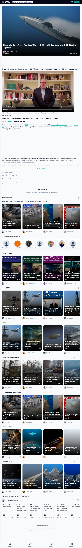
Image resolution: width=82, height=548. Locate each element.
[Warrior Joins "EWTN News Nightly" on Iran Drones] (53, 216)
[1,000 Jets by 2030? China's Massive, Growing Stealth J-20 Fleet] (53, 476)
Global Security (8, 172)
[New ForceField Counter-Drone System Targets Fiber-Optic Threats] (11, 303)
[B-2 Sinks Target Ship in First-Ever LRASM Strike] (53, 338)
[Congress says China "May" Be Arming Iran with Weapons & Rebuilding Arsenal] (32, 476)
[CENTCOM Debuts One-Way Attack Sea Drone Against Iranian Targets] (32, 303)
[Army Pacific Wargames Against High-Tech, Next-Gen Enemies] (11, 268)
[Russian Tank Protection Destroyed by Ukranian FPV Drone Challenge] (11, 372)
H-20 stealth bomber (59, 125)
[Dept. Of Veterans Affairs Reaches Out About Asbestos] (11, 216)
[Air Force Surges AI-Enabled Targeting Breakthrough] (53, 303)
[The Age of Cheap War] (32, 216)
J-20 (26, 125)
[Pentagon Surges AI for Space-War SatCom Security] (32, 442)
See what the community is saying (15, 496)
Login (76, 2)
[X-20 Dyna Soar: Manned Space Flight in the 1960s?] (53, 442)
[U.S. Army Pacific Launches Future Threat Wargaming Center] (32, 268)
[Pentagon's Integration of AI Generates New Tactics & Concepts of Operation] (32, 338)
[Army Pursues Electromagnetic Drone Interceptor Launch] (53, 268)
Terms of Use (50, 530)
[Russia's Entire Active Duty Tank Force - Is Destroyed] (53, 372)
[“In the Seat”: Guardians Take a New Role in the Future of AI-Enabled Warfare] (11, 442)
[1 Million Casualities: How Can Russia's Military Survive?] (32, 372)
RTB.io (58, 528)
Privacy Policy (60, 530)
